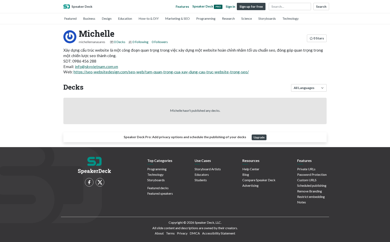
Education (125, 18)
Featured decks (158, 188)
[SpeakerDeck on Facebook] (89, 182)
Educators (202, 174)
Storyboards (267, 18)
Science (246, 18)
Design (107, 18)
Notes (301, 202)
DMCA (195, 233)
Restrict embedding (311, 197)
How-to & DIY (149, 18)
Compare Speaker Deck (258, 180)
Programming (206, 18)
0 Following (140, 42)
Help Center (250, 169)
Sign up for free (251, 6)
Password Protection (312, 174)
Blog (245, 174)
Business (89, 18)
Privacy (182, 233)
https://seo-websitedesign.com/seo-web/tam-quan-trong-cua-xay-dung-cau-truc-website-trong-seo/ (161, 71)
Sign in (230, 6)
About (159, 233)
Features (182, 6)
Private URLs (306, 169)
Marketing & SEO (177, 18)
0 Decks (119, 42)
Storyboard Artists (208, 169)
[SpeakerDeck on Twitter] (100, 182)
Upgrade (259, 137)
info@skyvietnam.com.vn (96, 66)
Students (201, 180)
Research (228, 18)
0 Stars (318, 38)
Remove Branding (309, 191)
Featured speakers (160, 193)
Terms (170, 233)
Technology (290, 18)
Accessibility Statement (218, 233)
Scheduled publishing (311, 185)
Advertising (250, 185)
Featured (70, 18)
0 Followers (160, 42)
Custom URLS (306, 180)
